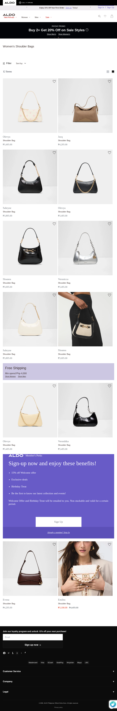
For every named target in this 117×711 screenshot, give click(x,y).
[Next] (90, 7)
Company (58, 681)
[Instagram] (8, 653)
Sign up (69, 8)
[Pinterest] (25, 653)
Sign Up (110, 7)
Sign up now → (33, 644)
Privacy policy (58, 707)
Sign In (101, 7)
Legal (58, 691)
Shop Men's (51, 34)
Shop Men (22, 376)
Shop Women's (64, 34)
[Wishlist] (105, 16)
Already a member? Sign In (58, 532)
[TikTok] (12, 653)
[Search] (99, 16)
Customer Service (58, 671)
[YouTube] (21, 653)
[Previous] (27, 7)
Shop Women (10, 376)
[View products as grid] (113, 72)
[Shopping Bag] (112, 16)
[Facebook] (4, 653)
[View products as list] (108, 72)
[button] (23, 63)
